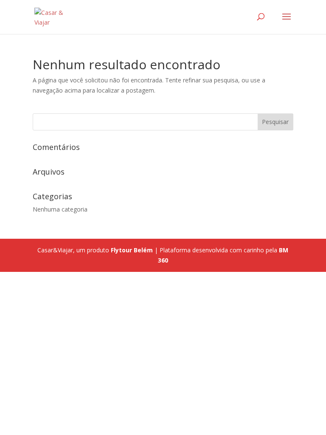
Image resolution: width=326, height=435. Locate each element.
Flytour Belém (132, 250)
